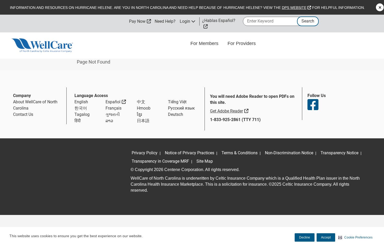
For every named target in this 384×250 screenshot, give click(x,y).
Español (116, 101)
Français (113, 108)
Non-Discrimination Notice (289, 152)
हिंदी (77, 120)
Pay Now (140, 21)
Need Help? (165, 21)
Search (307, 21)
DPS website (296, 7)
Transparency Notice (339, 152)
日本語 (143, 120)
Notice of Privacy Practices (189, 152)
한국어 (80, 108)
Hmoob (143, 108)
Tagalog (82, 114)
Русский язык (181, 108)
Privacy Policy (145, 152)
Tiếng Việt (177, 101)
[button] (355, 237)
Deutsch (175, 114)
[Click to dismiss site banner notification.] (380, 7)
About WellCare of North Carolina (35, 105)
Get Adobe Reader (230, 110)
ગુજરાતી (113, 114)
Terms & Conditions (240, 152)
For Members (205, 43)
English (81, 101)
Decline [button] (304, 237)
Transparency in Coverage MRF (160, 161)
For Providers (242, 43)
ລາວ (109, 120)
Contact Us (23, 114)
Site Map (204, 161)
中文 (141, 101)
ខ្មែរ (139, 114)
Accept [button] (326, 237)
